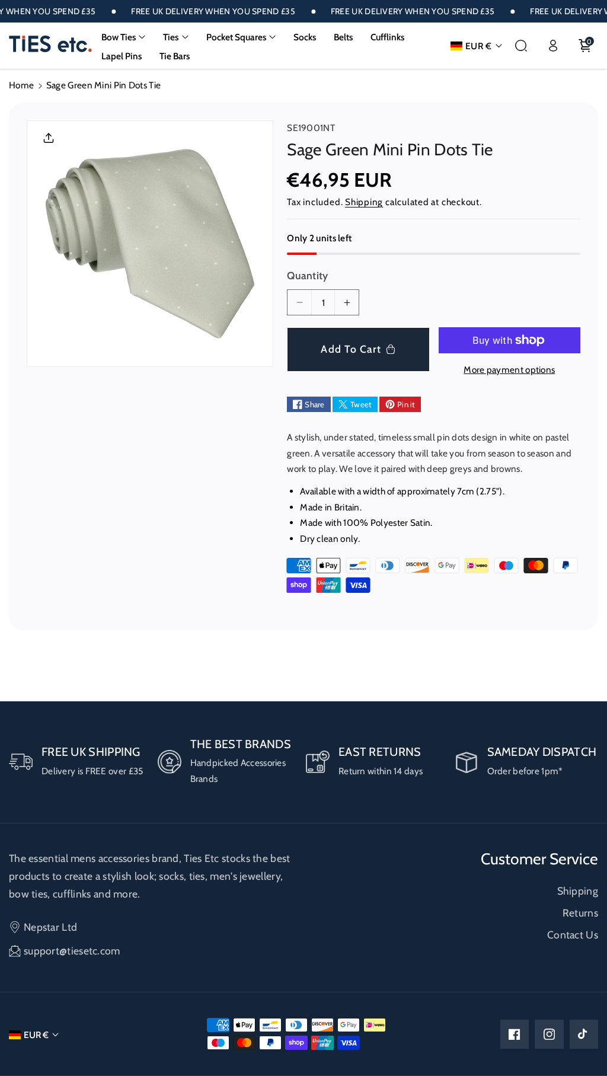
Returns (580, 912)
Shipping (364, 201)
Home (21, 85)
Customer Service (539, 859)
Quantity (307, 275)
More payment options (509, 369)
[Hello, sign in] (553, 46)
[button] (123, 37)
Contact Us (572, 934)
